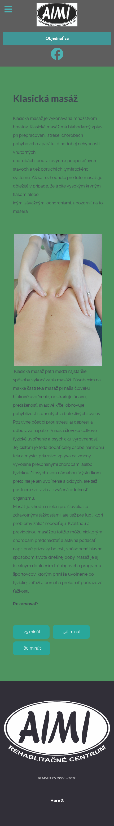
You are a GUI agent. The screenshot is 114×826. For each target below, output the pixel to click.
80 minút (32, 648)
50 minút (72, 631)
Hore (55, 800)
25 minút (32, 631)
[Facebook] (57, 57)
